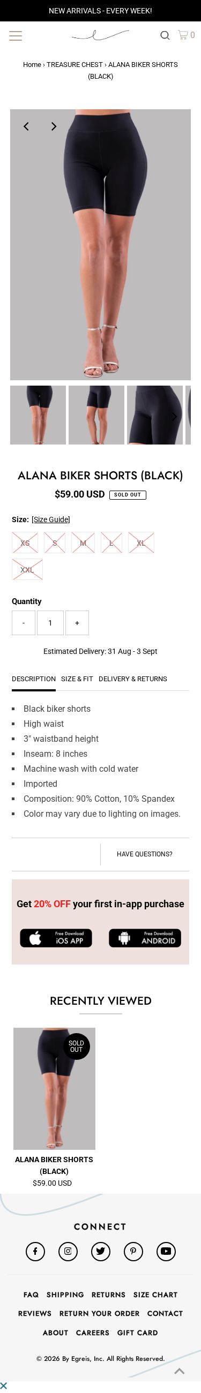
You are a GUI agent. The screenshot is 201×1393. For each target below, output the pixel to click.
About (56, 1333)
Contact (165, 1313)
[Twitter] (100, 1251)
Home (32, 65)
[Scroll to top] (179, 1371)
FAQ (31, 1295)
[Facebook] (35, 1251)
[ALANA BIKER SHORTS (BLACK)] (54, 1089)
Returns (109, 1295)
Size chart (155, 1295)
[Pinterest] (133, 1251)
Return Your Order (99, 1313)
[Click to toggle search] (165, 34)
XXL (27, 570)
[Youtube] (166, 1251)
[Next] (53, 126)
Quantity (27, 601)
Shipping (65, 1295)
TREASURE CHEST (75, 65)
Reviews (35, 1313)
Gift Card (137, 1333)
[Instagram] (68, 1251)
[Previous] (27, 126)
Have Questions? (145, 854)
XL (141, 543)
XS (24, 543)
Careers (93, 1333)
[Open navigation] (34, 34)
